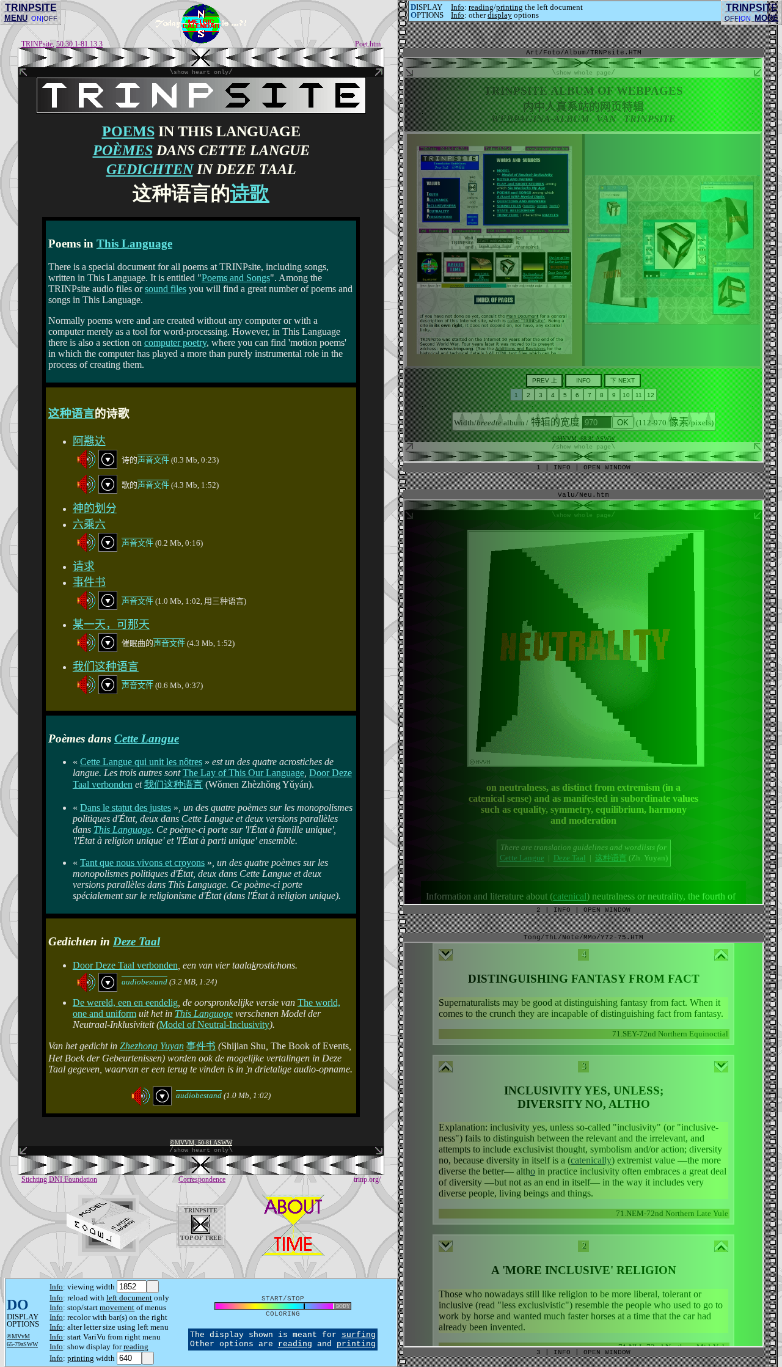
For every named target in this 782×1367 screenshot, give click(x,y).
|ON (745, 18)
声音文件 (153, 459)
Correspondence (201, 1179)
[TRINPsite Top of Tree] (201, 64)
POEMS (128, 131)
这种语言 (71, 413)
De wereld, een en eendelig (125, 1002)
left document (129, 1297)
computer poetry (175, 342)
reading (135, 1346)
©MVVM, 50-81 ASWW (201, 1142)
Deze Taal (136, 941)
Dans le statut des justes (125, 807)
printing (80, 1358)
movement (117, 1307)
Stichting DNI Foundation (59, 1179)
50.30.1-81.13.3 (79, 44)
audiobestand (144, 981)
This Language (134, 243)
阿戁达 (89, 441)
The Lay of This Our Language (243, 773)
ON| (37, 18)
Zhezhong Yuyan (152, 1046)
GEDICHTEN (149, 169)
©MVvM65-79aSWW (22, 1340)
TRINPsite (37, 44)
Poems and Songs (236, 278)
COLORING (283, 1314)
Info (56, 1286)
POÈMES (123, 150)
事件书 (89, 582)
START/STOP (283, 1298)
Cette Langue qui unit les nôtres (141, 762)
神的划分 (95, 508)
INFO (562, 1352)
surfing (359, 1335)
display (500, 15)
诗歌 (249, 193)
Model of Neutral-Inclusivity (214, 1024)
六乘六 (89, 524)
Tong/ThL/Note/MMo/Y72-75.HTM (583, 937)
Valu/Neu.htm (583, 495)
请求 (84, 566)
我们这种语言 (106, 667)
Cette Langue (146, 738)
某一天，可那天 (111, 624)
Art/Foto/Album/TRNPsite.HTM (583, 52)
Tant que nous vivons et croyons (142, 862)
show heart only (201, 72)
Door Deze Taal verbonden (125, 965)
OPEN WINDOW (606, 1352)
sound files (165, 289)
